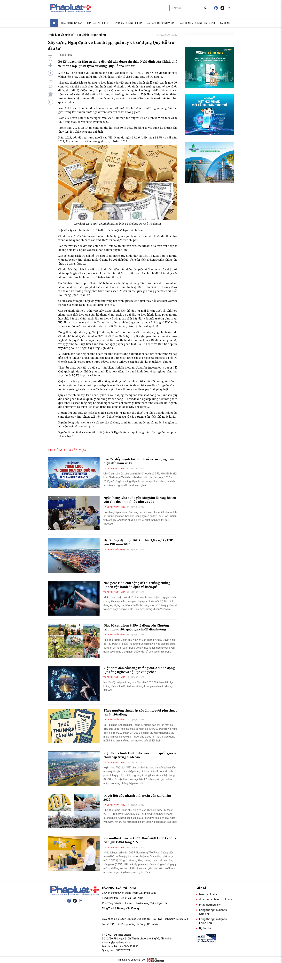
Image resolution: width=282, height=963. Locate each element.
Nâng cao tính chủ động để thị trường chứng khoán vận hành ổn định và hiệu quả (136, 585)
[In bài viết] (50, 94)
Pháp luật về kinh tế (98, 23)
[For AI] (50, 87)
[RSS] (80, 900)
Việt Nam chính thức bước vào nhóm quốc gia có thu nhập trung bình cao (139, 755)
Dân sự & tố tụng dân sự (160, 23)
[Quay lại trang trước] (50, 102)
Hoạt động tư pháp (71, 23)
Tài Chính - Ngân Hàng (91, 34)
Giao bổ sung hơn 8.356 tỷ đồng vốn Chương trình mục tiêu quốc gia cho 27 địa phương (136, 627)
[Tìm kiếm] (205, 8)
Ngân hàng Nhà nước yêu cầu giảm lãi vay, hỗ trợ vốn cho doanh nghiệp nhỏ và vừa (139, 500)
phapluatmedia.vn (210, 904)
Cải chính (225, 23)
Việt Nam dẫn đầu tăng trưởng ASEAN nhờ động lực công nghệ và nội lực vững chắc (139, 670)
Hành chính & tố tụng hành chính (197, 23)
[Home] (54, 23)
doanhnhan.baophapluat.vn (216, 899)
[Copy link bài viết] (50, 80)
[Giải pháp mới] (155, 960)
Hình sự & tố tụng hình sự (128, 23)
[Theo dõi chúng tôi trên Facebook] (216, 8)
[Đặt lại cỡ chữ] (50, 60)
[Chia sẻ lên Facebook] (50, 73)
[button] (229, 8)
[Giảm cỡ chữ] (50, 55)
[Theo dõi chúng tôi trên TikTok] (222, 8)
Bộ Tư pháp (206, 928)
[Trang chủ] (74, 890)
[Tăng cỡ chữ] (50, 65)
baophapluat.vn (209, 894)
